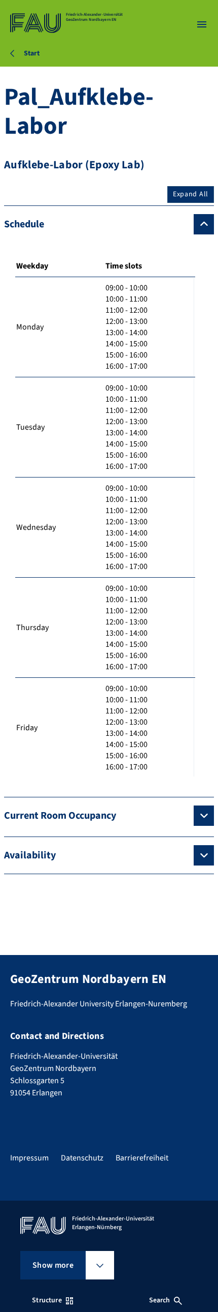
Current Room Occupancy (60, 816)
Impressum (29, 1158)
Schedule (24, 224)
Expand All (190, 194)
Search (159, 1300)
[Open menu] (202, 24)
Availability (30, 855)
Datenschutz (82, 1158)
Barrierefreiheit (142, 1158)
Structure (46, 1300)
